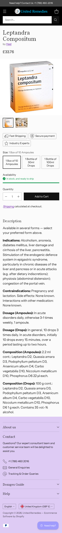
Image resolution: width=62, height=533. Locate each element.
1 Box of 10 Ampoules (12, 162)
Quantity (8, 189)
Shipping (8, 206)
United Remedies (32, 512)
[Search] (55, 19)
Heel (9, 44)
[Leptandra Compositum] (31, 87)
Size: (18, 152)
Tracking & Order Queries (23, 473)
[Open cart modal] (56, 11)
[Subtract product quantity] (6, 196)
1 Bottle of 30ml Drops (31, 162)
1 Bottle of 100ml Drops (50, 162)
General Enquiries (19, 467)
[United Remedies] (31, 11)
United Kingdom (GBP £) (37, 506)
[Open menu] (4, 11)
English (8, 506)
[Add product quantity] (18, 196)
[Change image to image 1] (8, 123)
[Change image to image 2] (22, 123)
